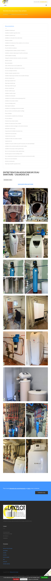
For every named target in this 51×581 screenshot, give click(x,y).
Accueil (9, 14)
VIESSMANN (5, 550)
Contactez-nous (41, 492)
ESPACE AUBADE (6, 557)
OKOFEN (4, 552)
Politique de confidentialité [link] (33, 579)
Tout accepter (44, 577)
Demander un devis (8, 179)
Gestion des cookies (34, 575)
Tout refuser (16, 579)
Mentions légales (21, 575)
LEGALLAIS (5, 561)
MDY (4, 559)
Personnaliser (24, 579)
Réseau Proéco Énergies (7, 548)
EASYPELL (5, 555)
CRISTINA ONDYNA (6, 563)
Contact (27, 575)
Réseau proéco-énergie (14, 572)
